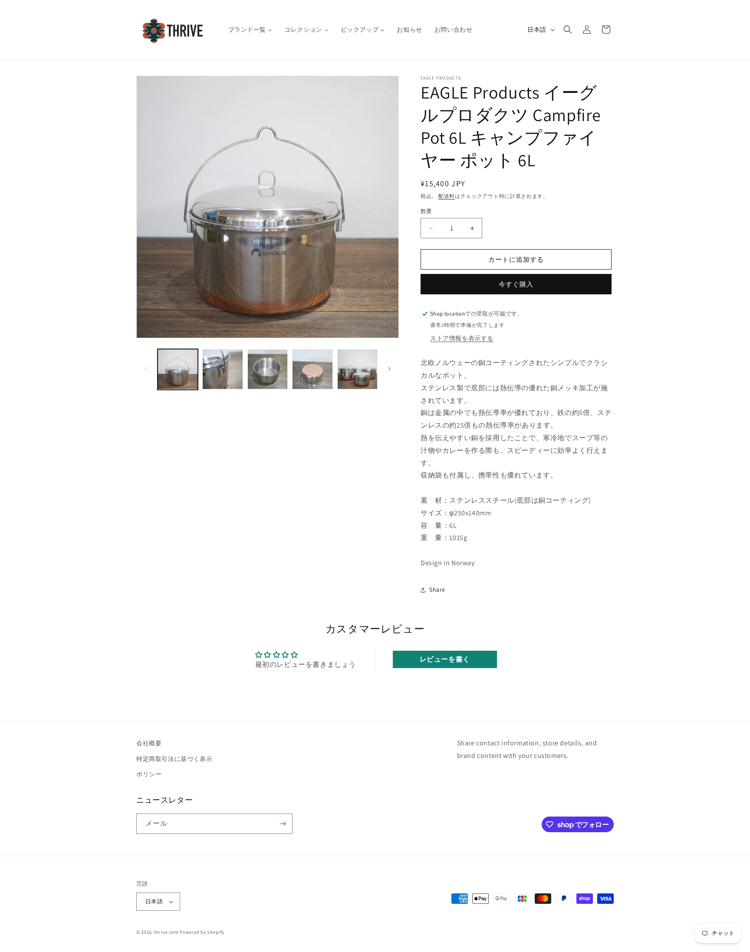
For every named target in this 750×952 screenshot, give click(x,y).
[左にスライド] (145, 369)
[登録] (282, 824)
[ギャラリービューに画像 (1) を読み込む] (178, 369)
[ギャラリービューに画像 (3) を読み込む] (267, 369)
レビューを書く (445, 659)
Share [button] (437, 589)
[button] (567, 29)
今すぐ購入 (516, 284)
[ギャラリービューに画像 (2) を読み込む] (222, 369)
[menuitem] (250, 29)
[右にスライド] (389, 369)
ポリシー (148, 774)
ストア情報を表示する (461, 338)
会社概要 (148, 743)
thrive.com (166, 932)
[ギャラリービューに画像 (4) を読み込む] (312, 369)
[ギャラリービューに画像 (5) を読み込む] (357, 369)
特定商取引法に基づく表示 (174, 759)
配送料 (446, 196)
